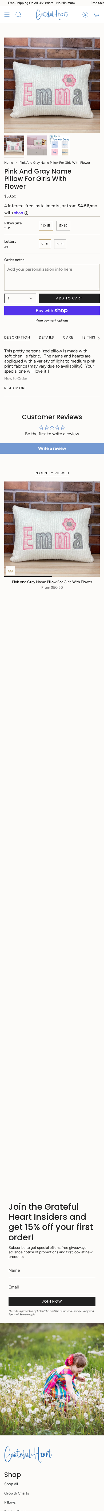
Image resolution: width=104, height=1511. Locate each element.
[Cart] (96, 15)
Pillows (10, 1502)
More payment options (52, 320)
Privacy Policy (81, 1311)
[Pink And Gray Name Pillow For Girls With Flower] (52, 529)
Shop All (11, 1484)
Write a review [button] (52, 448)
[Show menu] (7, 15)
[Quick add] (10, 570)
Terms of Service (18, 1314)
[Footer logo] (28, 1454)
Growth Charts (16, 1493)
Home (8, 162)
